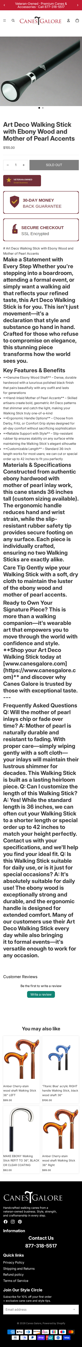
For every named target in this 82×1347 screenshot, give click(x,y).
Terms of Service (15, 1281)
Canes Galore (33, 1323)
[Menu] (4, 20)
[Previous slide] (4, 5)
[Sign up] (74, 1310)
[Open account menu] (68, 20)
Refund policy (13, 1274)
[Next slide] (77, 5)
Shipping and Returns (19, 1269)
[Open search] (13, 20)
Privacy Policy (13, 1262)
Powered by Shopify (54, 1323)
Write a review (41, 994)
